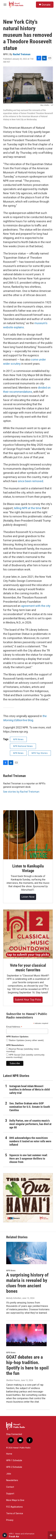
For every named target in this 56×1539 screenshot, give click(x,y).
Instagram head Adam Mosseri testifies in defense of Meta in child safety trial (29, 1089)
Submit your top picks (28, 999)
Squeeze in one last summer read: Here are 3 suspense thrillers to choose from (28, 1159)
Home (9, 1454)
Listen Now (28, 896)
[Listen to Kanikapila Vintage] (28, 834)
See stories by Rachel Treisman (21, 791)
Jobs (8, 1474)
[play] (5, 1535)
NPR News (18, 739)
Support (10, 1493)
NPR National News (23, 746)
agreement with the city (35, 605)
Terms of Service (14, 1513)
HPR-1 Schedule (14, 1460)
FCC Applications (14, 1507)
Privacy (9, 1520)
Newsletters (12, 1480)
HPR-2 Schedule (14, 1467)
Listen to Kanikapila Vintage (28, 868)
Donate (46, 4)
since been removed (30, 481)
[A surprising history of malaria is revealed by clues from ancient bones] (26, 1253)
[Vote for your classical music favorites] (28, 934)
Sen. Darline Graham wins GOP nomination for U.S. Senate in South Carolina (29, 1107)
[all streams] (52, 1535)
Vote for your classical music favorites (28, 967)
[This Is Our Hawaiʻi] (28, 1197)
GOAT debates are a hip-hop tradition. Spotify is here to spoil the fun (27, 1365)
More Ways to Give (15, 1500)
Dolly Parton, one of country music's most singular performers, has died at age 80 (30, 1124)
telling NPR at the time (27, 508)
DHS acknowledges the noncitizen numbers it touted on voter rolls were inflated (30, 1141)
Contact (10, 1487)
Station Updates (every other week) (26, 1040)
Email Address (14, 1026)
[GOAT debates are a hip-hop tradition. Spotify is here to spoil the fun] (26, 1335)
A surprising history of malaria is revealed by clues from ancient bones (27, 1283)
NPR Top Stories (40, 753)
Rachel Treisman (21, 54)
